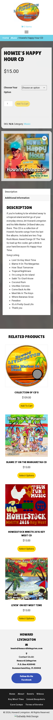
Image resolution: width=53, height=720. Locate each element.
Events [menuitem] (30, 693)
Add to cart (22, 103)
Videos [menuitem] (40, 693)
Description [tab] (11, 191)
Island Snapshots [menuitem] (35, 699)
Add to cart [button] (26, 405)
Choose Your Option (10, 89)
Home (6, 38)
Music (14, 38)
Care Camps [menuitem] (16, 704)
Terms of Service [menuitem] (34, 704)
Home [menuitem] (12, 693)
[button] (44, 138)
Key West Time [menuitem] (16, 699)
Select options (26, 475)
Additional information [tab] (17, 197)
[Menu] (26, 32)
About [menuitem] (21, 693)
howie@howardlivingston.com (26, 648)
